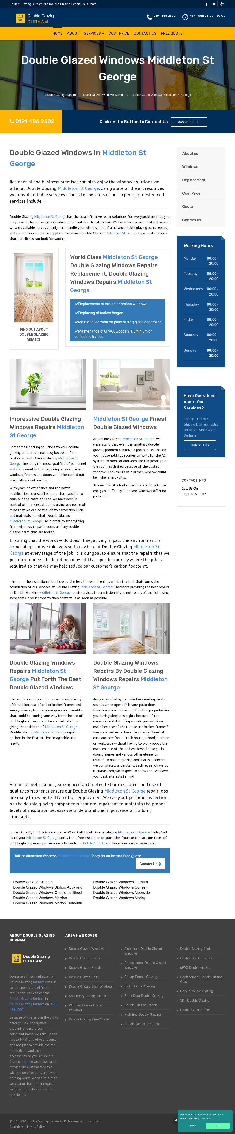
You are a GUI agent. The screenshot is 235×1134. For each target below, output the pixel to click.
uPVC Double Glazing (195, 967)
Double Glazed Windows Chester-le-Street (47, 892)
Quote (187, 206)
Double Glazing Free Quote (89, 1019)
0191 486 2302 (165, 15)
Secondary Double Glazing (88, 995)
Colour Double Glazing (196, 991)
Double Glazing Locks (196, 958)
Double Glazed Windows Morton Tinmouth (47, 903)
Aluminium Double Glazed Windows (143, 950)
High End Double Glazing (142, 1014)
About (73, 33)
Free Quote (171, 33)
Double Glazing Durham (33, 881)
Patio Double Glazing (139, 986)
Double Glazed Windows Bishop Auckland (47, 887)
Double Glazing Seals (195, 948)
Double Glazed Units (84, 977)
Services (92, 33)
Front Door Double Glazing (143, 995)
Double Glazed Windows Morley (119, 897)
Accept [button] (217, 1126)
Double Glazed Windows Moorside (121, 892)
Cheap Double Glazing (140, 976)
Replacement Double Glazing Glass (201, 979)
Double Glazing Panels (140, 1005)
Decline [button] (192, 1126)
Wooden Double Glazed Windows (86, 1007)
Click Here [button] (206, 1118)
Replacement (193, 179)
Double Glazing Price (195, 1009)
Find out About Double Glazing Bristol (34, 334)
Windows (190, 166)
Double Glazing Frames (141, 1023)
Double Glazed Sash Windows (91, 986)
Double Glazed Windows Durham (120, 881)
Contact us (191, 219)
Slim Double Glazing (195, 1000)
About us (190, 153)
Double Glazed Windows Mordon (40, 897)
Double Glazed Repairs (86, 967)
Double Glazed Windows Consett (120, 887)
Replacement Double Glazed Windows (145, 964)
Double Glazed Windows (86, 948)
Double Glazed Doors (84, 958)
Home (57, 33)
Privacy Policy (36, 1127)
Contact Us (145, 33)
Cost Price (119, 33)
